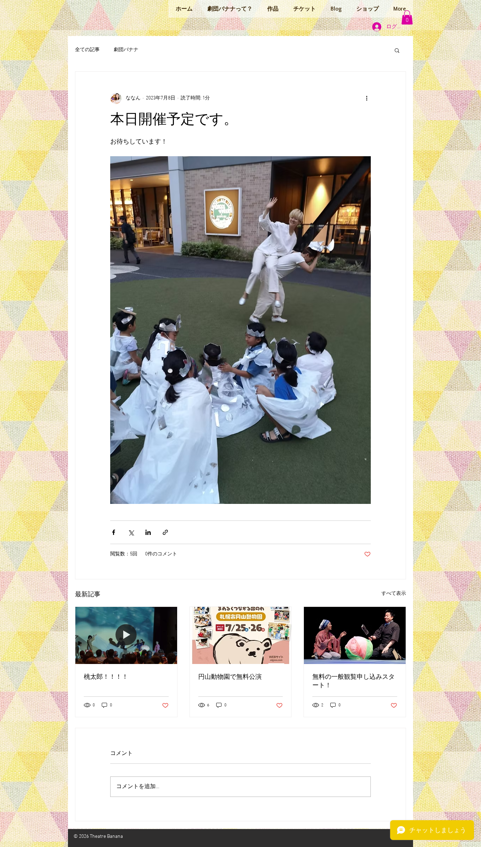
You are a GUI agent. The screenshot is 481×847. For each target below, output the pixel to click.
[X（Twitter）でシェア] (130, 532)
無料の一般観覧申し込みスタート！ (353, 681)
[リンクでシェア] (165, 532)
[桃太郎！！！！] (126, 635)
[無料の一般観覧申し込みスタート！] (355, 635)
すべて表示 (393, 594)
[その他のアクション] (366, 98)
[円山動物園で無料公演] (241, 635)
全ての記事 (87, 50)
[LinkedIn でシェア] (148, 532)
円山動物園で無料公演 (230, 677)
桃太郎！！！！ (106, 677)
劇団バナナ (126, 50)
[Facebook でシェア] (113, 532)
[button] (407, 17)
